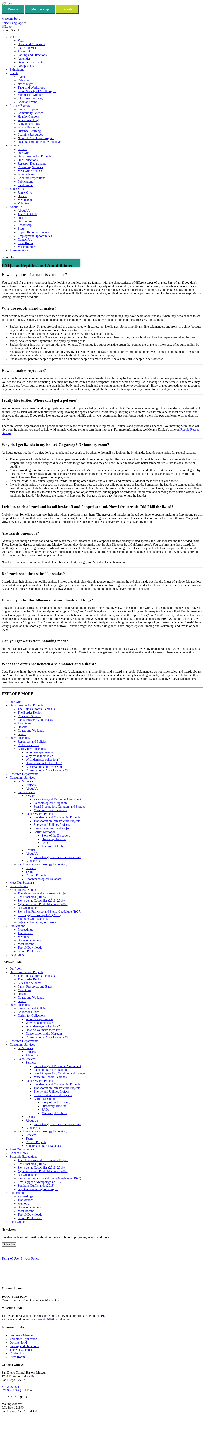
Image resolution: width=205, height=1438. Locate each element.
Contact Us (25, 239)
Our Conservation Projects (34, 156)
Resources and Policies (32, 741)
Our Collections (28, 160)
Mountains (24, 723)
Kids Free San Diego (31, 98)
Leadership (25, 225)
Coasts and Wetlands (31, 730)
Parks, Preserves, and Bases (35, 719)
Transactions (25, 933)
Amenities (24, 58)
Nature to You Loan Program (36, 138)
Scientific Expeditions (31, 178)
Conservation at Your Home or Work (49, 770)
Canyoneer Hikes (29, 123)
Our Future (25, 221)
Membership (40, 9)
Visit (12, 37)
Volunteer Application (23, 1339)
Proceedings (25, 929)
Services (31, 795)
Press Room (25, 243)
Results (30, 850)
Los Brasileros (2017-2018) (35, 897)
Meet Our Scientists (30, 170)
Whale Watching (28, 120)
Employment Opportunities (35, 236)
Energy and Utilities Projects (52, 824)
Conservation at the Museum (44, 766)
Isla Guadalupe (27, 908)
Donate (13, 9)
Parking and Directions (32, 55)
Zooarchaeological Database (43, 879)
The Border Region (30, 712)
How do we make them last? (44, 763)
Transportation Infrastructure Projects (57, 821)
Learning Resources (30, 134)
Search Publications (30, 951)
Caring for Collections (32, 748)
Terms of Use (10, 1258)
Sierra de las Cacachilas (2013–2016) (41, 900)
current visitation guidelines (53, 1319)
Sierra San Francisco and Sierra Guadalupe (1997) (49, 911)
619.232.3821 (10, 1386)
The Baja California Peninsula (37, 709)
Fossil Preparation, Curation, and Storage (59, 806)
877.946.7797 (10, 1390)
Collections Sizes (28, 745)
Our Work (24, 152)
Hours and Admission (31, 44)
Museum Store (11, 18)
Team (29, 871)
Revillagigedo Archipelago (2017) (39, 915)
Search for (8, 257)
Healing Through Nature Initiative (39, 141)
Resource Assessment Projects (53, 828)
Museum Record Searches (50, 810)
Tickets (67, 9)
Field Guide (25, 185)
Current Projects (36, 875)
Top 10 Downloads (30, 947)
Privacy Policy (30, 1258)
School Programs (28, 127)
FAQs (45, 842)
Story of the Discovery (56, 835)
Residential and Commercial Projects (57, 817)
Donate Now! (18, 1342)
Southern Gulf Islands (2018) (36, 918)
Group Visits (26, 66)
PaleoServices (26, 792)
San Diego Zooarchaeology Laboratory (42, 864)
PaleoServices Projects (40, 813)
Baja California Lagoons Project (38, 922)
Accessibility (26, 51)
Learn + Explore (20, 105)
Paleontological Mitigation (50, 803)
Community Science (30, 113)
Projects (31, 785)
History (22, 217)
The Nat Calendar (21, 1349)
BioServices (25, 781)
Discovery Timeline (54, 839)
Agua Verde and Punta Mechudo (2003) (43, 904)
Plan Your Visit (27, 47)
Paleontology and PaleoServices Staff (57, 857)
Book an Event (27, 102)
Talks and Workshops (31, 87)
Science (14, 145)
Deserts (22, 727)
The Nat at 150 (27, 214)
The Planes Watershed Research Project (43, 893)
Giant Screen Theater (31, 62)
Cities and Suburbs (29, 716)
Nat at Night (25, 84)
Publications (25, 181)
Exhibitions (17, 69)
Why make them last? (39, 756)
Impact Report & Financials (35, 232)
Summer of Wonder (30, 94)
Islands (22, 734)
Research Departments (32, 163)
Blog (21, 228)
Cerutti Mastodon (45, 832)
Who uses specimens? (39, 752)
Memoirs (23, 936)
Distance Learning (29, 131)
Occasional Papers (29, 940)
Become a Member (22, 1335)
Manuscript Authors (54, 846)
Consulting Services (30, 167)
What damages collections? (43, 759)
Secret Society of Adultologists (37, 91)
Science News (27, 174)
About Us (16, 207)
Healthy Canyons (29, 116)
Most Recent (26, 944)
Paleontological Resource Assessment (57, 799)
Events (14, 73)
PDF (103, 1315)
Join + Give (17, 189)
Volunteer (24, 203)
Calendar (23, 80)
